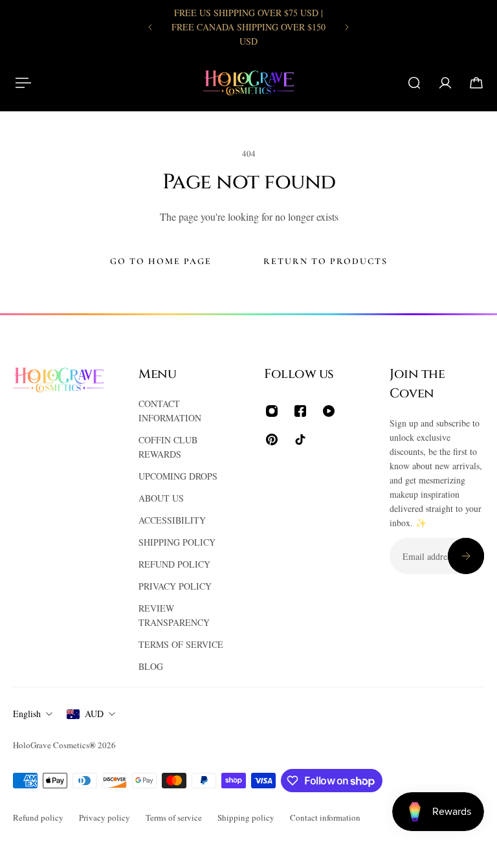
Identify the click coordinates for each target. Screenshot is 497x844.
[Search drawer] (414, 83)
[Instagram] (272, 411)
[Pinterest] (272, 439)
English (27, 713)
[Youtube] (329, 411)
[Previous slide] (150, 27)
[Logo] (248, 82)
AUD (94, 713)
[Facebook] (300, 411)
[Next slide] (346, 27)
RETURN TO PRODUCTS (325, 261)
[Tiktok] (300, 439)
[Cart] (476, 83)
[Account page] (445, 83)
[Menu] (21, 83)
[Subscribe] (466, 556)
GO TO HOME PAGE (161, 261)
